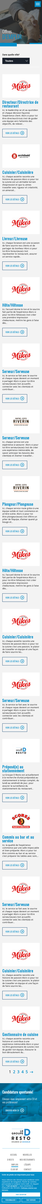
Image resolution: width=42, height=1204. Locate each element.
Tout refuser (31, 1200)
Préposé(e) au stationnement (13, 768)
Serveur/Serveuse (15, 371)
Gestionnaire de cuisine (20, 1034)
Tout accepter (21, 1195)
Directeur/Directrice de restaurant (20, 104)
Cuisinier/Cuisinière (17, 172)
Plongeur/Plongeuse (17, 504)
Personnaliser (11, 1200)
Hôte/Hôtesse (12, 305)
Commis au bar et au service (18, 838)
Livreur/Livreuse (15, 238)
